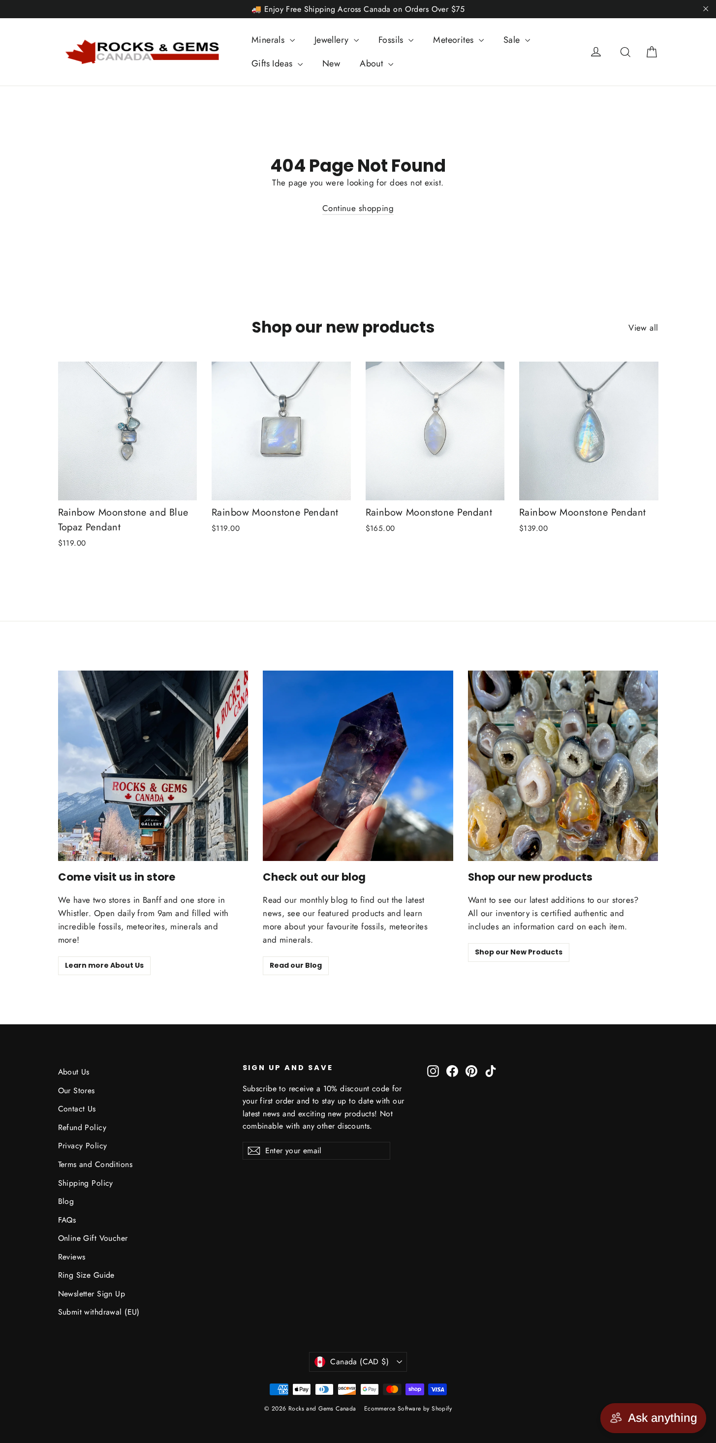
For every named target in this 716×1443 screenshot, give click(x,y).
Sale (513, 39)
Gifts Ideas (273, 63)
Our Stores (76, 1090)
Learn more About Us (104, 965)
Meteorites (454, 39)
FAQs (67, 1220)
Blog (66, 1201)
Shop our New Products (518, 952)
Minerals (269, 39)
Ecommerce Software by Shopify (408, 1408)
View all (643, 328)
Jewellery (332, 39)
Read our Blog (296, 965)
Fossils (392, 39)
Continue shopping (358, 208)
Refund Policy (82, 1127)
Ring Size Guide (86, 1275)
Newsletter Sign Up (91, 1293)
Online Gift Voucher (93, 1238)
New (331, 63)
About (373, 63)
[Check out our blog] (358, 766)
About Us (74, 1071)
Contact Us (77, 1108)
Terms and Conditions (95, 1164)
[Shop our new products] (563, 766)
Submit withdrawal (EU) (99, 1312)
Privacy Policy (82, 1145)
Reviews (72, 1256)
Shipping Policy (85, 1183)
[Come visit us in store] (153, 766)
